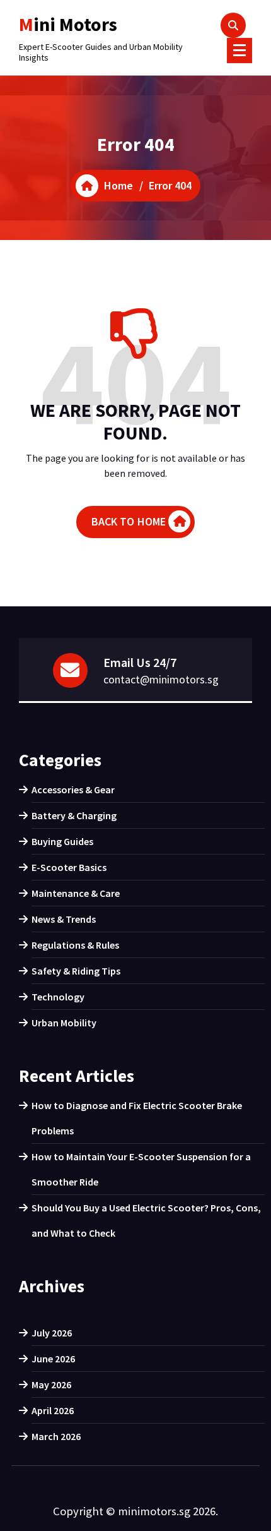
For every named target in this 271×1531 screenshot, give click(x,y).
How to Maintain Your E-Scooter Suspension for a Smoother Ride (141, 1169)
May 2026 (51, 1384)
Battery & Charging (74, 815)
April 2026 (53, 1410)
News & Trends (64, 919)
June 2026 (53, 1358)
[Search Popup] (233, 25)
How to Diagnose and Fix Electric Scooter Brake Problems (137, 1118)
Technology (58, 996)
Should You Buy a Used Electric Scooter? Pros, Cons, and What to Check (146, 1220)
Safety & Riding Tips (76, 970)
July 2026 (52, 1332)
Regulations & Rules (75, 945)
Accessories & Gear (73, 789)
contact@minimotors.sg (161, 679)
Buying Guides (62, 841)
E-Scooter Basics (69, 867)
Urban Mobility (64, 1022)
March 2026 (56, 1436)
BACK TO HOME (128, 521)
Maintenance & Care (76, 893)
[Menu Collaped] (239, 50)
